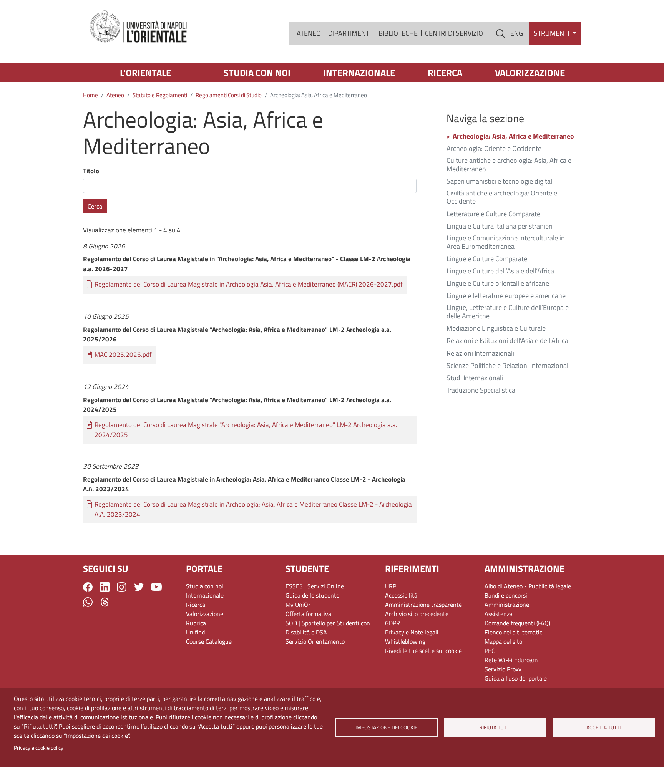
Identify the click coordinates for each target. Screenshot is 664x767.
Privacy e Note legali (411, 632)
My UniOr (298, 604)
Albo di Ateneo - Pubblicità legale (528, 586)
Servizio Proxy (503, 669)
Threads (105, 602)
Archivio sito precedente (416, 613)
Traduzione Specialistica (481, 390)
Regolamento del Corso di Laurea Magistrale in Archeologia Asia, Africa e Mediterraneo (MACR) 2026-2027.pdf (249, 284)
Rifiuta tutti (495, 727)
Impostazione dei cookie (386, 727)
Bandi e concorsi (506, 595)
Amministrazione (507, 604)
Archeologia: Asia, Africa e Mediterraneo (513, 136)
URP (390, 586)
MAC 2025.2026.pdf (123, 354)
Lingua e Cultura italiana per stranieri (500, 226)
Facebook (88, 587)
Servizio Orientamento (315, 641)
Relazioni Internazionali (480, 353)
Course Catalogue (209, 641)
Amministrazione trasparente (423, 604)
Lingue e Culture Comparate (487, 259)
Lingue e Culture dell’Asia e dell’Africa (500, 271)
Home (90, 95)
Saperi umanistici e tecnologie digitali (500, 181)
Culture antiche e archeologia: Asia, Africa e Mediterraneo (509, 165)
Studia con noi (257, 73)
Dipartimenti (349, 33)
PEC (490, 650)
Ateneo (309, 33)
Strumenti (552, 33)
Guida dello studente (312, 595)
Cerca (95, 206)
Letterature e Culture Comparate (493, 214)
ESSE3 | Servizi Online (315, 586)
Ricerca (445, 73)
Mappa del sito (503, 641)
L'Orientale (145, 73)
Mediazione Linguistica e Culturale (496, 328)
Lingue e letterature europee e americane (506, 296)
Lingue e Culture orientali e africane (498, 283)
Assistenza (499, 613)
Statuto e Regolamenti (160, 95)
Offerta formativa (308, 613)
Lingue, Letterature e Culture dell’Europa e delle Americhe (508, 312)
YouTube (156, 586)
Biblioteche (398, 33)
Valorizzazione (530, 73)
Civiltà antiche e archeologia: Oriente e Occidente (502, 198)
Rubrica (196, 623)
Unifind (195, 632)
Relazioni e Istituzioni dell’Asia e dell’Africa (507, 341)
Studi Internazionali (475, 378)
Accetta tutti (603, 727)
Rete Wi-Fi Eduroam (511, 659)
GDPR (392, 623)
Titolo (91, 171)
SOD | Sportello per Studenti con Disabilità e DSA (328, 627)
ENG (516, 33)
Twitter (139, 587)
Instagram (121, 587)
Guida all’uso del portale (516, 678)
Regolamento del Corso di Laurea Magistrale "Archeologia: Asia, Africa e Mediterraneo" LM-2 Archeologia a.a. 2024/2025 (246, 430)
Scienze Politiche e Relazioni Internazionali (508, 366)
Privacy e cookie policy (38, 748)
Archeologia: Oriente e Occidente (494, 149)
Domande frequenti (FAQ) (517, 623)
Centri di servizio (454, 33)
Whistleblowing (405, 641)
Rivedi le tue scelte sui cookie (423, 650)
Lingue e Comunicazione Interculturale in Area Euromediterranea (506, 243)
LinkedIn (105, 587)
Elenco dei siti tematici (514, 632)
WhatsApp (88, 602)
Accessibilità (401, 595)
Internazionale (359, 73)
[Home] (138, 27)
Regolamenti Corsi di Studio (229, 95)
